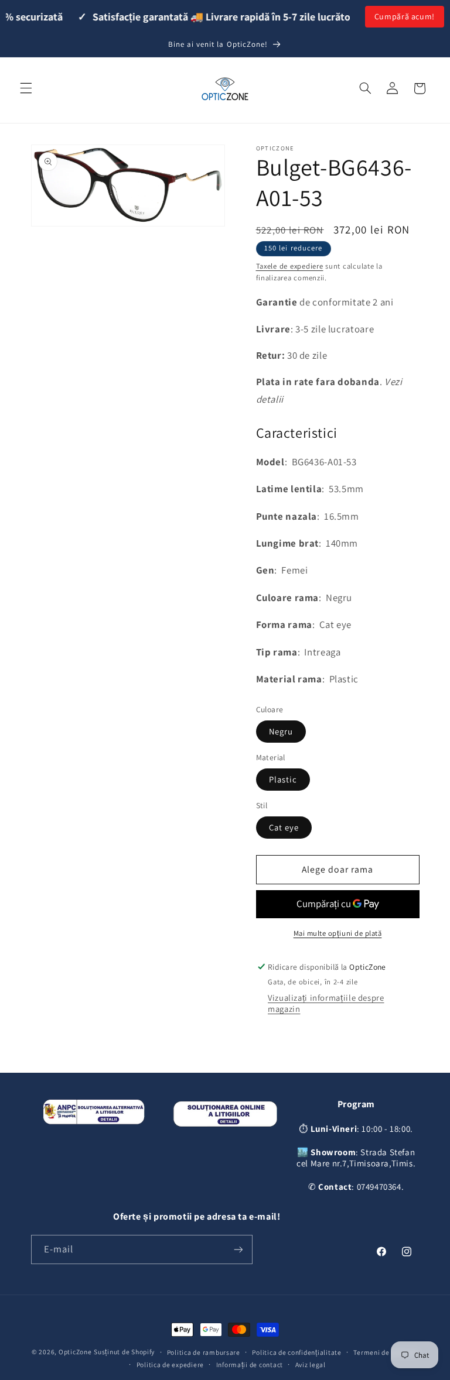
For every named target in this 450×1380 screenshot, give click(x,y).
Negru (281, 731)
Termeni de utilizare (385, 1352)
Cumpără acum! (404, 16)
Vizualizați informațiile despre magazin (326, 1003)
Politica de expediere (170, 1364)
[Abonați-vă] (237, 1249)
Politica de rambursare (203, 1352)
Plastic (283, 779)
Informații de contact (249, 1364)
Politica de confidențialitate (296, 1352)
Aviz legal (310, 1364)
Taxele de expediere (289, 266)
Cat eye (284, 827)
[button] (25, 88)
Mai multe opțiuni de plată (338, 933)
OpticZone (75, 1351)
